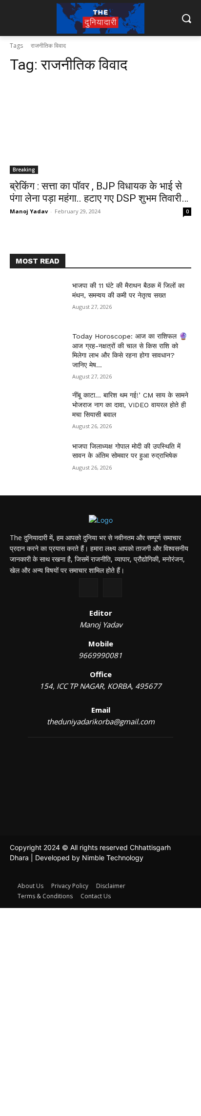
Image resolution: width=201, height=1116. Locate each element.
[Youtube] (112, 587)
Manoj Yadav (29, 211)
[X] (88, 587)
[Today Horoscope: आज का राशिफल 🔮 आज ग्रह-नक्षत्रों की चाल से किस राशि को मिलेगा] (37, 351)
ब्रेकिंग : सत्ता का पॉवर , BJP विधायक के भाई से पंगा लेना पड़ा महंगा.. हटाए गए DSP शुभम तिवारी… (99, 192)
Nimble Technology (112, 857)
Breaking (24, 169)
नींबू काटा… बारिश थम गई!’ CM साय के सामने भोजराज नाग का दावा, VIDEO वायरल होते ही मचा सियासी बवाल (130, 404)
